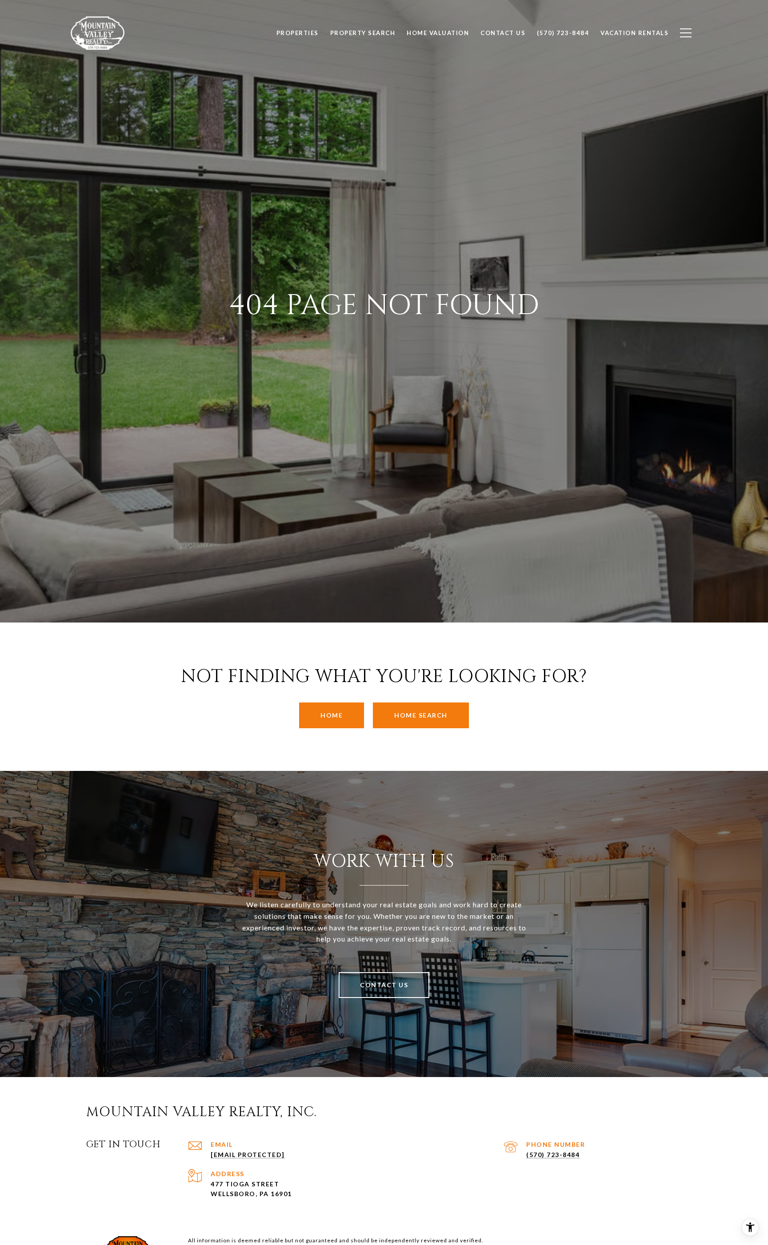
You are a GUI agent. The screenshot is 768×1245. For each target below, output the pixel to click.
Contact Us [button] (384, 985)
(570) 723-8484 (553, 1154)
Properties (297, 32)
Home (331, 715)
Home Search (421, 715)
